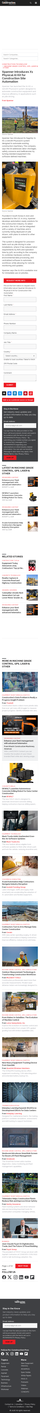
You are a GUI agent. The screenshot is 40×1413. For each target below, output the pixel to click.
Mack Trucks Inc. (13, 842)
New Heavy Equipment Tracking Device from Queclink (19, 1064)
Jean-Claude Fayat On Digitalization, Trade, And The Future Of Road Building (20, 1245)
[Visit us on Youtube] (27, 1277)
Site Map (29, 1407)
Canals (9, 932)
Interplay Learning (14, 1114)
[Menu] (36, 3)
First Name (8, 295)
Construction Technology (14, 64)
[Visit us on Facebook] (4, 1277)
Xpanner (9, 101)
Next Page (23, 1266)
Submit (9, 385)
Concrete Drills (8, 786)
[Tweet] (20, 393)
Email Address (10, 314)
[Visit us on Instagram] (16, 1277)
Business (5, 1241)
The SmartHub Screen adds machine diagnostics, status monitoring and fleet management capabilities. (17, 1163)
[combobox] (20, 55)
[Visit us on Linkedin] (21, 1277)
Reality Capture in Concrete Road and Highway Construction (12, 580)
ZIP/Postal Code (10, 363)
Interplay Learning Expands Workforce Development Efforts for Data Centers (19, 1109)
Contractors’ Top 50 (10, 560)
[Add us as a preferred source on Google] (31, 393)
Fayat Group (11, 1249)
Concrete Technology (11, 575)
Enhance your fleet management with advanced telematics (11, 482)
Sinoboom (10, 1159)
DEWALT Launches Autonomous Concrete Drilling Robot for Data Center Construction (12, 495)
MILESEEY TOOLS (13, 978)
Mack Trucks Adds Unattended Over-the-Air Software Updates (18, 837)
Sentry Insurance (13, 1204)
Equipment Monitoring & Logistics (16, 695)
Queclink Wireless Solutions (18, 1068)
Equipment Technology (11, 834)
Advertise (19, 1404)
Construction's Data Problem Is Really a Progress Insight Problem (19, 698)
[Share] (9, 393)
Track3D (9, 703)
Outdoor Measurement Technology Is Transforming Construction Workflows (19, 973)
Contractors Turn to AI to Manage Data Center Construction (19, 928)
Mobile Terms (9, 454)
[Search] (31, 3)
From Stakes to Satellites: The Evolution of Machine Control (20, 1018)
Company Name (10, 333)
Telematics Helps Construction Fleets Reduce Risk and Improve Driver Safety (19, 1200)
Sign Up (10, 458)
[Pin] (25, 393)
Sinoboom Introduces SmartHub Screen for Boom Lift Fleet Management (19, 1154)
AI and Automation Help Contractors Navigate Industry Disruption (12, 525)
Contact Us (9, 1404)
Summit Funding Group (15, 887)
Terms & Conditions (16, 1407)
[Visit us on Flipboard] (32, 1277)
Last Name (9, 305)
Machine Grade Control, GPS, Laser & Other (20, 67)
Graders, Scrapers (9, 590)
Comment (8, 373)
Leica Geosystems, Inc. (15, 1023)
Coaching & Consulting (11, 879)
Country (7, 352)
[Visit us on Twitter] (10, 1277)
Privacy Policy (23, 454)
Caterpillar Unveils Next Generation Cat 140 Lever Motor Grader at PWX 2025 (12, 595)
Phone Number (10, 323)
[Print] (4, 393)
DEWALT (10, 797)
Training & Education (10, 1105)
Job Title (8, 342)
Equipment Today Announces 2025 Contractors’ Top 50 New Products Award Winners (13, 565)
